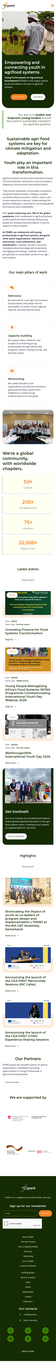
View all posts (28, 867)
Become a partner (28, 1277)
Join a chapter (28, 1261)
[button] (52, 5)
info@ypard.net (30, 1314)
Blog (28, 1282)
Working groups (28, 1272)
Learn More (38, 97)
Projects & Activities (28, 1266)
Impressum (28, 1301)
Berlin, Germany (30, 1320)
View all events (28, 580)
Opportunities (28, 1292)
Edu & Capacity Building (28, 1246)
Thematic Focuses (28, 1241)
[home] (11, 5)
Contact (28, 1296)
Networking (28, 1256)
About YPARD (19, 97)
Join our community (16, 836)
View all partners (12, 1082)
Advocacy (28, 1251)
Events (28, 1287)
